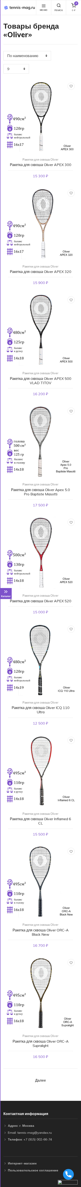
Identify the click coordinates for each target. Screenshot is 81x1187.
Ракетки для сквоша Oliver (40, 159)
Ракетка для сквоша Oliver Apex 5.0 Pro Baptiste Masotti (40, 491)
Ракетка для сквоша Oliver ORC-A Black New (41, 932)
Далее (40, 1080)
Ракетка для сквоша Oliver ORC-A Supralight (41, 1043)
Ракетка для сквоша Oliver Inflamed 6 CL (40, 821)
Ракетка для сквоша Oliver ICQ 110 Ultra (41, 709)
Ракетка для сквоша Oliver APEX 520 (40, 601)
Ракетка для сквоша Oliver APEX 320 (40, 271)
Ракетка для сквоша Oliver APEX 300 (40, 164)
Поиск (58, 10)
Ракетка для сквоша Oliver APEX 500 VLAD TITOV (40, 380)
